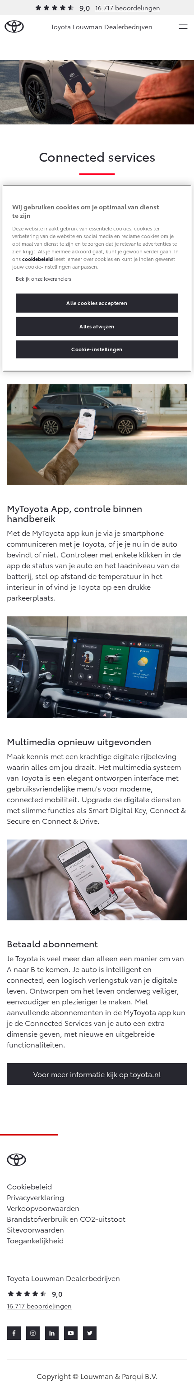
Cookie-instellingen (97, 349)
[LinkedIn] (52, 1333)
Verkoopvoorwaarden (43, 1207)
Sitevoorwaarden (35, 1229)
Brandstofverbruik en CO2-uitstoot (66, 1218)
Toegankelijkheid (35, 1240)
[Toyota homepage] (14, 26)
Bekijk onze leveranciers (43, 278)
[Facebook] (14, 1333)
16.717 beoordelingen (127, 7)
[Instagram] (33, 1333)
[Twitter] (90, 1333)
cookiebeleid (37, 258)
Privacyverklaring (35, 1197)
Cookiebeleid (29, 1186)
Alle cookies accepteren (96, 302)
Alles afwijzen (97, 326)
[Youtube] (71, 1333)
